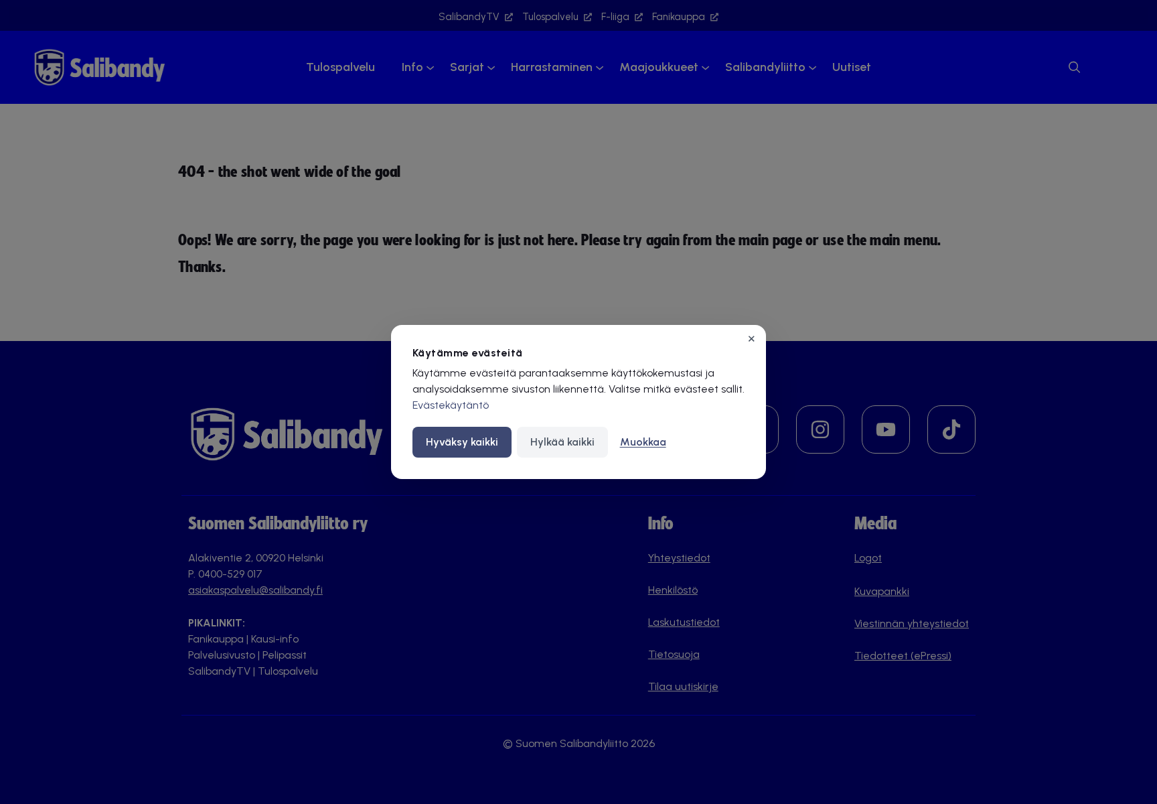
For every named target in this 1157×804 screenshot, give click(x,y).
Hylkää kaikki (562, 442)
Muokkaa (643, 442)
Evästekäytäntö (450, 405)
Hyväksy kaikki (462, 442)
